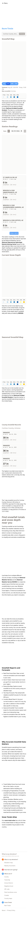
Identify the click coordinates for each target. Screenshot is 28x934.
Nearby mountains (9, 866)
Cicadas (6, 895)
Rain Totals (7, 905)
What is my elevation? (11, 859)
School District (8, 883)
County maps (8, 898)
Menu (6, 3)
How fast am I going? (11, 870)
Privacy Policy (11, 910)
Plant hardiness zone (10, 892)
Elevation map (8, 862)
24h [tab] (8, 83)
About (3, 910)
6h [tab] (4, 83)
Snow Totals (8, 902)
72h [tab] (16, 83)
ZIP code (6, 889)
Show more (14, 233)
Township (7, 880)
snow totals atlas (10, 820)
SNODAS (20, 313)
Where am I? (8, 874)
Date (4, 131)
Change (22, 34)
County (6, 877)
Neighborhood (8, 886)
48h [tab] (12, 83)
